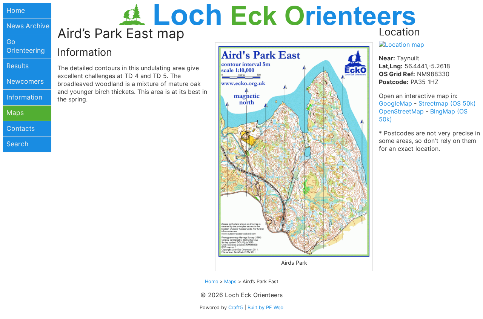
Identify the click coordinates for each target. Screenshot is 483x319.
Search (17, 144)
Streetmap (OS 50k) (447, 103)
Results (17, 66)
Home (15, 10)
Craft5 (235, 307)
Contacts (20, 128)
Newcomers (25, 81)
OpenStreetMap (401, 111)
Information (24, 97)
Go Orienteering (25, 46)
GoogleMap (395, 103)
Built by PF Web (265, 307)
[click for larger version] (293, 151)
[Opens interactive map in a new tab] (401, 44)
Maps (15, 113)
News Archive (27, 26)
